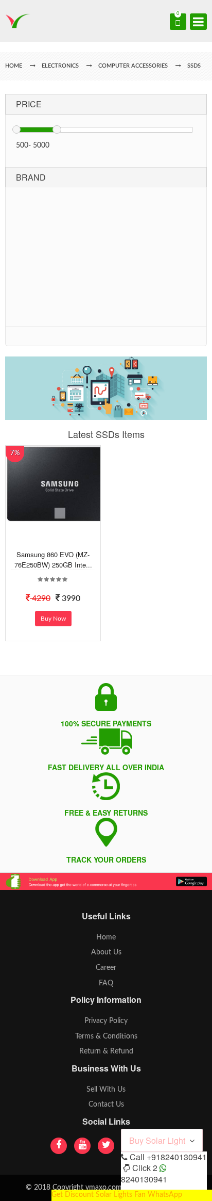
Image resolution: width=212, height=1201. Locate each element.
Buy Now (53, 618)
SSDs (194, 66)
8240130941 (144, 1179)
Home (106, 937)
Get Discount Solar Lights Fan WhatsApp (116, 1194)
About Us (106, 952)
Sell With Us (106, 1089)
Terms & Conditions (106, 1036)
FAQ (106, 983)
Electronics (60, 66)
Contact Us (106, 1104)
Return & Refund (106, 1051)
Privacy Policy (106, 1021)
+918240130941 (177, 1157)
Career (106, 967)
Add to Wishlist (58, 541)
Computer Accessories (133, 66)
